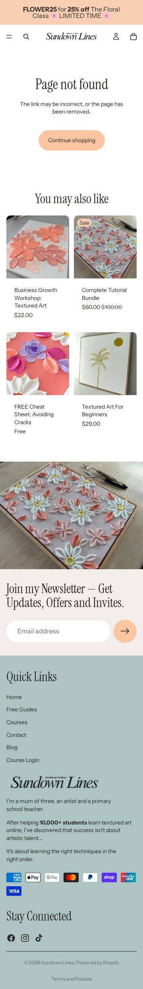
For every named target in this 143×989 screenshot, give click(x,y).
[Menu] (9, 36)
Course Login (22, 759)
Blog (11, 747)
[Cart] (133, 36)
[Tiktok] (39, 937)
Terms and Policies (71, 979)
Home (14, 696)
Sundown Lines (57, 962)
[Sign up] (125, 631)
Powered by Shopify (97, 962)
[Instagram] (25, 937)
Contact (16, 734)
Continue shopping (71, 140)
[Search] (26, 36)
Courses (16, 721)
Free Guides (21, 709)
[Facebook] (11, 937)
